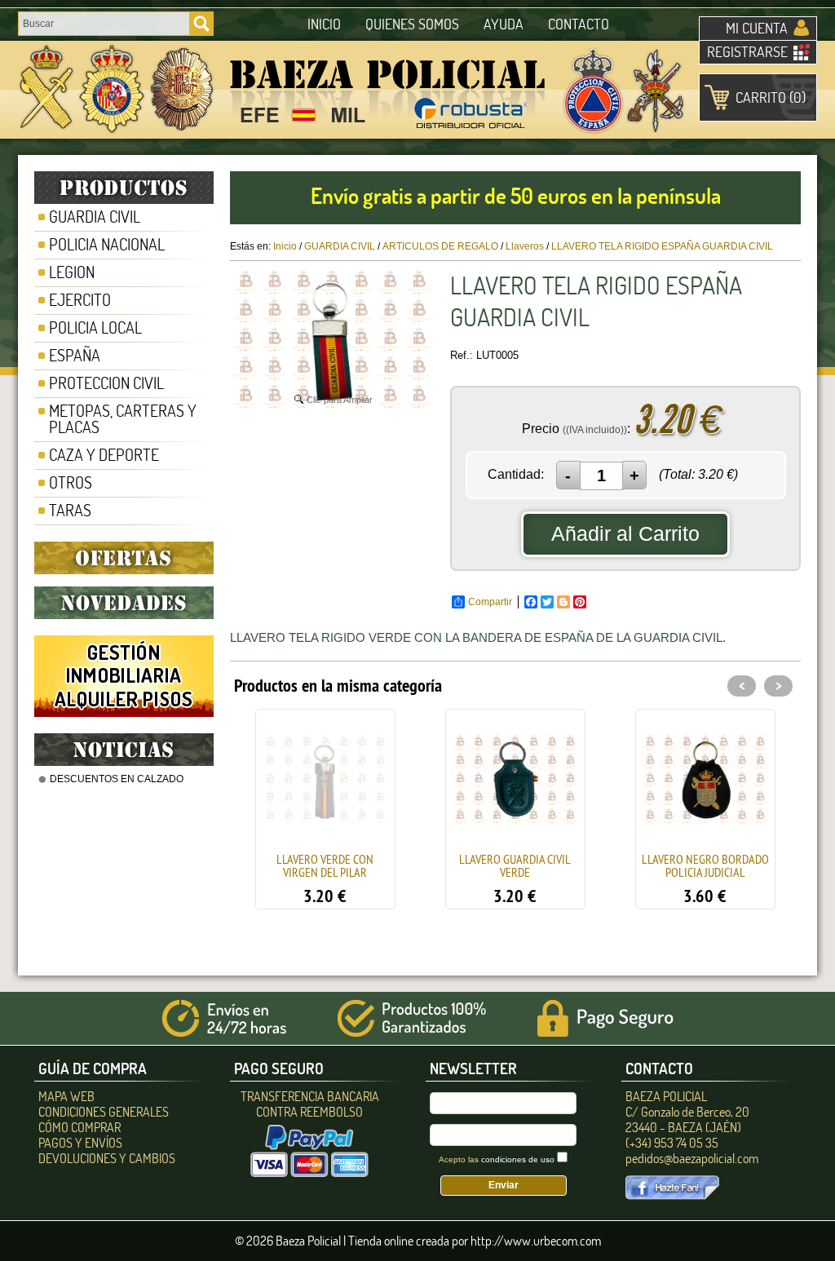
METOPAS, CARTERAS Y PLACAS (123, 418)
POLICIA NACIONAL (107, 244)
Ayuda (504, 24)
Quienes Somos (412, 24)
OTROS (70, 482)
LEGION (72, 272)
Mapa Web (66, 1096)
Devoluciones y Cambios (106, 1158)
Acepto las (496, 1159)
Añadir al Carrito (625, 533)
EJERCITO (80, 300)
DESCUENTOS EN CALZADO (116, 779)
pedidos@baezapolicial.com (691, 1158)
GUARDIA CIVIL (94, 216)
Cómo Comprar (79, 1127)
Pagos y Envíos (80, 1143)
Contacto (578, 24)
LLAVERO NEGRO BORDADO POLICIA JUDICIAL (705, 865)
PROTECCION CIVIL (106, 383)
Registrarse (747, 51)
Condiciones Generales (103, 1112)
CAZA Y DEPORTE (104, 455)
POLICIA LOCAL (95, 327)
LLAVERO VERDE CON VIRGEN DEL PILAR (324, 865)
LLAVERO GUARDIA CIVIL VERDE (515, 865)
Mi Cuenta (757, 28)
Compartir (490, 602)
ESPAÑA (74, 355)
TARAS (70, 510)
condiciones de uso (517, 1159)
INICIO (324, 24)
